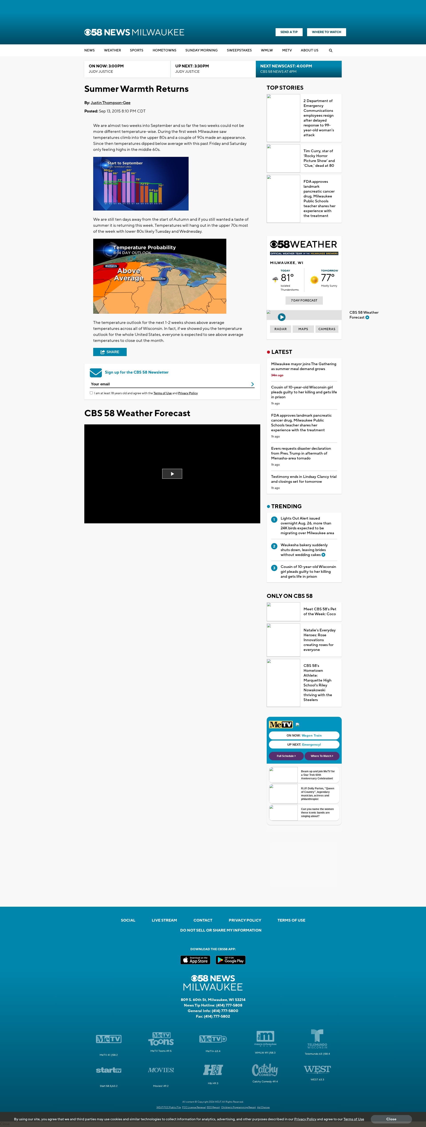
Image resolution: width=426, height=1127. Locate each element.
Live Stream (164, 920)
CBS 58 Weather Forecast (364, 315)
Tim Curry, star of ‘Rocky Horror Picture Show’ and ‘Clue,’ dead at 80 (319, 158)
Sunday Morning (201, 50)
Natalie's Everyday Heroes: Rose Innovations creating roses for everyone (320, 640)
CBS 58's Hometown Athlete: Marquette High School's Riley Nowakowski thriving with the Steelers (318, 682)
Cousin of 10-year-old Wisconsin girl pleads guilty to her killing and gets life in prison (304, 392)
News (89, 50)
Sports (136, 50)
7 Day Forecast (304, 301)
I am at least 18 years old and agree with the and (146, 393)
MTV (287, 50)
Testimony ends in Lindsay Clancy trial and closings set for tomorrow (304, 479)
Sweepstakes (239, 50)
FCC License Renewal (194, 1107)
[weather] (275, 280)
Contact (202, 920)
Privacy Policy (188, 393)
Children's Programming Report (238, 1107)
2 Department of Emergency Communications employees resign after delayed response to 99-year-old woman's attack (319, 118)
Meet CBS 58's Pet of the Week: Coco (320, 612)
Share (112, 352)
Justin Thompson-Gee (110, 102)
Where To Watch (326, 32)
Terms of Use (163, 393)
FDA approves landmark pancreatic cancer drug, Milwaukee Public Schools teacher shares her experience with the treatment (319, 198)
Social (128, 920)
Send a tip (289, 32)
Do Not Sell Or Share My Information (221, 930)
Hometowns (164, 50)
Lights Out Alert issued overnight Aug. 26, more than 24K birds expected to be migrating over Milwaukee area (307, 526)
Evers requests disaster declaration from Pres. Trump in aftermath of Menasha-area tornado (301, 453)
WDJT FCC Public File (168, 1107)
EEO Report (213, 1107)
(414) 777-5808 (229, 1005)
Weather (112, 50)
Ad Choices (263, 1107)
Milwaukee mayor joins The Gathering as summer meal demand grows (303, 366)
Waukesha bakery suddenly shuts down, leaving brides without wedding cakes (304, 550)
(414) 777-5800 (225, 1011)
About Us (309, 50)
